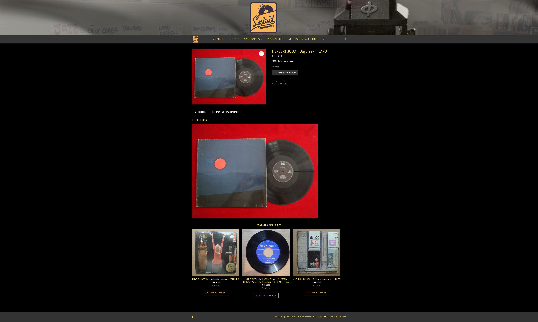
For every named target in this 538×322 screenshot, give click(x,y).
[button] (261, 53)
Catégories (252, 39)
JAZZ (283, 80)
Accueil (218, 39)
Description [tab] (200, 112)
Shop (232, 39)
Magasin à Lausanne (303, 39)
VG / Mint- (284, 83)
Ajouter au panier (285, 72)
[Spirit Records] (269, 17)
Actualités (276, 39)
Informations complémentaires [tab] (226, 112)
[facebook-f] (345, 39)
